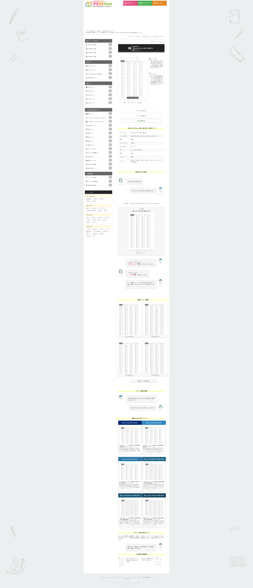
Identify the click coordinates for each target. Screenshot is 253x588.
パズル (95, 222)
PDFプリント (133, 264)
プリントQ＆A (114, 577)
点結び (89, 222)
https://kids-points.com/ (128, 585)
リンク (153, 577)
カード (107, 229)
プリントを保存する (141, 115)
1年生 (96, 198)
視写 (88, 233)
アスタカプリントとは (105, 577)
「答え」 (133, 274)
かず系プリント (99, 87)
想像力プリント (99, 145)
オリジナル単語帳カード (99, 152)
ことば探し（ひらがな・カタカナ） (99, 121)
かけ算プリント (99, 99)
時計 (99, 219)
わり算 (89, 219)
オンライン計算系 (99, 177)
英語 (105, 210)
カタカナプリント (99, 70)
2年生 (133, 160)
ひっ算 (89, 229)
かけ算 (107, 217)
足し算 (147, 160)
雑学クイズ (99, 129)
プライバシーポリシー (122, 577)
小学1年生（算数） (99, 44)
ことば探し (95, 233)
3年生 (89, 201)
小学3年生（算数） (99, 52)
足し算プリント (99, 91)
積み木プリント (99, 137)
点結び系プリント (99, 125)
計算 (152, 160)
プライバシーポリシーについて (135, 577)
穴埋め (102, 233)
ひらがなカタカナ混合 (92, 210)
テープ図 (89, 236)
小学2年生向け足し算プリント (147, 36)
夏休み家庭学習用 (99, 185)
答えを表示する (141, 120)
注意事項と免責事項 (146, 577)
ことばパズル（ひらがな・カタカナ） (99, 118)
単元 (142, 160)
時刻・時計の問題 (99, 164)
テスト (101, 229)
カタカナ (102, 208)
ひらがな (95, 208)
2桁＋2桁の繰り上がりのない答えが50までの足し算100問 (162, 36)
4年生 (95, 201)
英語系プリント (99, 156)
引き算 (100, 217)
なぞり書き (106, 231)
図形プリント (99, 133)
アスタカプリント (130, 36)
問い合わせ (128, 578)
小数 (94, 219)
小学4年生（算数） (99, 56)
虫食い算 (89, 231)
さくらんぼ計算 (97, 231)
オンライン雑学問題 (98, 181)
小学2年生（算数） (137, 36)
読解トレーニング (99, 160)
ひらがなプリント (99, 66)
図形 (104, 219)
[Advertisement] (127, 20)
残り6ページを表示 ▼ (143, 381)
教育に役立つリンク (99, 168)
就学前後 (89, 198)
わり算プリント (99, 103)
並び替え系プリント (99, 77)
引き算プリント (99, 95)
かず (88, 217)
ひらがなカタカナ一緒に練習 (99, 74)
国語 (100, 210)
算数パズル (99, 141)
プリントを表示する (141, 110)
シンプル (157, 160)
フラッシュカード (99, 148)
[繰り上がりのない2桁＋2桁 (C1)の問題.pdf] (132, 79)
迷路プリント (99, 113)
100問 (137, 160)
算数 (132, 139)
